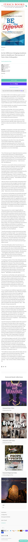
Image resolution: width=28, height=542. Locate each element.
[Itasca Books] (14, 6)
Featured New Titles (8, 408)
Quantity (3, 73)
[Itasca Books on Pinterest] (3, 535)
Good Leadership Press (6, 61)
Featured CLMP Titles (9, 440)
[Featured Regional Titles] (14, 458)
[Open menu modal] (2, 5)
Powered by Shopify (4, 539)
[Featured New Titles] (14, 393)
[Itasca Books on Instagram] (5, 535)
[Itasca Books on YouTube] (7, 535)
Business (3, 47)
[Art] (14, 490)
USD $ (3, 527)
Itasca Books (9, 538)
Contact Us (3, 522)
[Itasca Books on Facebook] (2, 535)
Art (3, 505)
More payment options (14, 87)
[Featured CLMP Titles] (14, 425)
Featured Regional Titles (10, 473)
